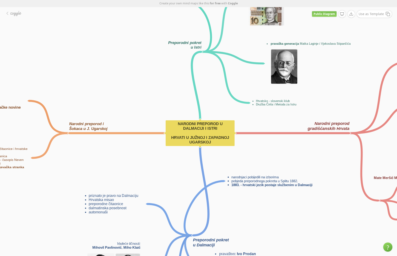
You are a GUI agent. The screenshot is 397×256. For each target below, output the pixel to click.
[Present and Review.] (342, 14)
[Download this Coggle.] (351, 14)
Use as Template (371, 14)
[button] (387, 247)
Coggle (233, 3)
